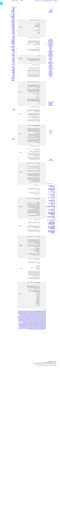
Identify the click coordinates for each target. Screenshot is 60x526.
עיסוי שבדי (38, 320)
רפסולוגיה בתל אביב (30, 328)
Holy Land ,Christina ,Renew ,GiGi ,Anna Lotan (39, 310)
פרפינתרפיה (34, 325)
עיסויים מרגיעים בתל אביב (35, 321)
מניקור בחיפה (22, 316)
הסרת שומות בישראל (33, 312)
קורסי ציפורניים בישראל (41, 327)
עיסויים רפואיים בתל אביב (24, 321)
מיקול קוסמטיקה (39, 316)
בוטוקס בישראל (24, 310)
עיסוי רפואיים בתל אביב (43, 320)
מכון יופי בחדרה (33, 316)
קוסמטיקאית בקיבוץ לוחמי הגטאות (39, 326)
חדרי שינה (50, 48)
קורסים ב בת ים (35, 327)
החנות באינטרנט (38, 312)
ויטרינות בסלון (50, 45)
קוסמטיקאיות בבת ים (30, 325)
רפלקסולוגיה (37, 328)
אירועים (51, 158)
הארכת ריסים (42, 312)
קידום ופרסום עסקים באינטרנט (41, 365)
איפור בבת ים (30, 310)
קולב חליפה (50, 50)
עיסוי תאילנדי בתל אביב (25, 320)
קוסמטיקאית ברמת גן (32, 326)
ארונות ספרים (50, 72)
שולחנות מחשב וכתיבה (50, 56)
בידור (50, 133)
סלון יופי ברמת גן (23, 317)
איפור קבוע (27, 310)
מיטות (50, 49)
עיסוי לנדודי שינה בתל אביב (35, 319)
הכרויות (51, 159)
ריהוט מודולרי (50, 39)
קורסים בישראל (31, 327)
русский (49, 361)
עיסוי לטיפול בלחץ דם (26, 318)
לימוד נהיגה (50, 10)
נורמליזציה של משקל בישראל (33, 317)
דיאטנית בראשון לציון (29, 311)
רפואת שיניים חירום (50, 102)
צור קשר (53, 361)
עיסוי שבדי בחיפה (34, 320)
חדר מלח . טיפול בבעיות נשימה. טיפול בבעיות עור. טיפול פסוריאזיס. (31, 313)
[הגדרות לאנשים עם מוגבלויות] (1, 3)
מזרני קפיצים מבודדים (50, 62)
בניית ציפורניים (19, 310)
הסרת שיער (28, 312)
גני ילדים (51, 11)
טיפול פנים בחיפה (33, 314)
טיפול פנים (37, 314)
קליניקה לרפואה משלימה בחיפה (25, 327)
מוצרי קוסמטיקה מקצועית (26, 315)
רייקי (19, 327)
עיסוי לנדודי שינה (41, 319)
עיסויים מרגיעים (41, 321)
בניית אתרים (50, 365)
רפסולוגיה (35, 328)
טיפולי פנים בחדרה (28, 314)
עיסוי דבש (43, 318)
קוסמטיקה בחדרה (26, 326)
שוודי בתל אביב (24, 328)
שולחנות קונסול (51, 55)
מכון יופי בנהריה (28, 316)
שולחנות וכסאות (51, 52)
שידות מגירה (50, 47)
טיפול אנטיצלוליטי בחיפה (42, 314)
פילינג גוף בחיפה (38, 325)
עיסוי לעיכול (29, 319)
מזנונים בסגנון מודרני (50, 43)
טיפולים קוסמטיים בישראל (22, 314)
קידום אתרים (46, 365)
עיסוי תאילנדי (30, 320)
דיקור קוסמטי (24, 311)
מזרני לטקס (50, 64)
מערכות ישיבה (50, 58)
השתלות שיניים (51, 103)
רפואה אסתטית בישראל (43, 328)
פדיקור (20, 321)
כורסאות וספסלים (50, 59)
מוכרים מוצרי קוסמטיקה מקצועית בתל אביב (35, 315)
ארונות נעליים (50, 68)
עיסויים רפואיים (30, 321)
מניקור (25, 316)
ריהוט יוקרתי (50, 73)
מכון (35, 316)
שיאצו (21, 328)
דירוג (55, 361)
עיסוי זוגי (35, 318)
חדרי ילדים (50, 67)
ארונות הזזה (50, 70)
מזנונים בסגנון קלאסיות (50, 44)
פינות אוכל (50, 53)
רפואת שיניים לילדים (50, 105)
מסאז (19, 316)
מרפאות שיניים (50, 104)
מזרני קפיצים (50, 61)
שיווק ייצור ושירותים (50, 12)
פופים (50, 60)
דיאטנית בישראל (34, 311)
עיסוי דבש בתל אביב (39, 318)
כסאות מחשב (50, 57)
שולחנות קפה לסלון (50, 46)
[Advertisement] (40, 3)
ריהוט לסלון (50, 42)
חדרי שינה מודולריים (50, 40)
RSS (51, 361)
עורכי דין (51, 9)
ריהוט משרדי (50, 76)
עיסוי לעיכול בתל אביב (25, 319)
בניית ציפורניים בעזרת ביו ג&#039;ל (41, 311)
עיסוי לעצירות (20, 319)
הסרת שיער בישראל (24, 312)
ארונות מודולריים (50, 41)
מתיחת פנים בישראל (40, 317)
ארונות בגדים (50, 71)
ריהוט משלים (50, 75)
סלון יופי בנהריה (28, 317)
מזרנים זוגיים (50, 66)
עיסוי (20, 317)
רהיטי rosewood (50, 74)
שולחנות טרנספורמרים (50, 54)
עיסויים (21, 320)
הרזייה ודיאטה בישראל (43, 313)
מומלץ (50, 131)
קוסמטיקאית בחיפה (24, 325)
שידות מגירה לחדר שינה (51, 51)
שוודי (27, 328)
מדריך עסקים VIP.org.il (51, 160)
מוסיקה (51, 132)
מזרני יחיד (50, 65)
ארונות (50, 69)
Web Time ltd (54, 365)
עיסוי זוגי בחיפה (32, 318)
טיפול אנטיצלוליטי (20, 313)
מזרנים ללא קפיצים (50, 63)
